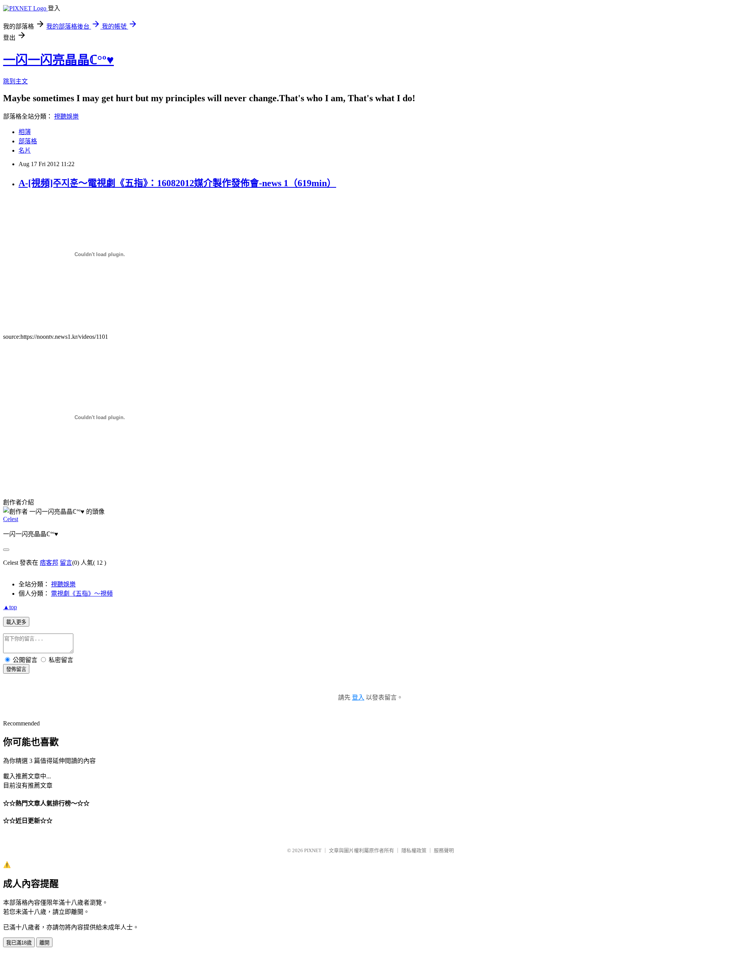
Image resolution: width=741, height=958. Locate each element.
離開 (44, 943)
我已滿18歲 (19, 943)
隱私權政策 (413, 850)
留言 (66, 562)
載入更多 (16, 622)
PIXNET (312, 850)
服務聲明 (444, 850)
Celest (10, 519)
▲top (10, 607)
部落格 (28, 141)
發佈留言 (16, 669)
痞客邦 (49, 562)
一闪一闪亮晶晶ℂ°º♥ (58, 60)
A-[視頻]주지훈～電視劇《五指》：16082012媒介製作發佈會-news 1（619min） (177, 183)
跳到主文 (15, 81)
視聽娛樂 (66, 116)
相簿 (25, 132)
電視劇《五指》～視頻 (82, 593)
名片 (25, 150)
